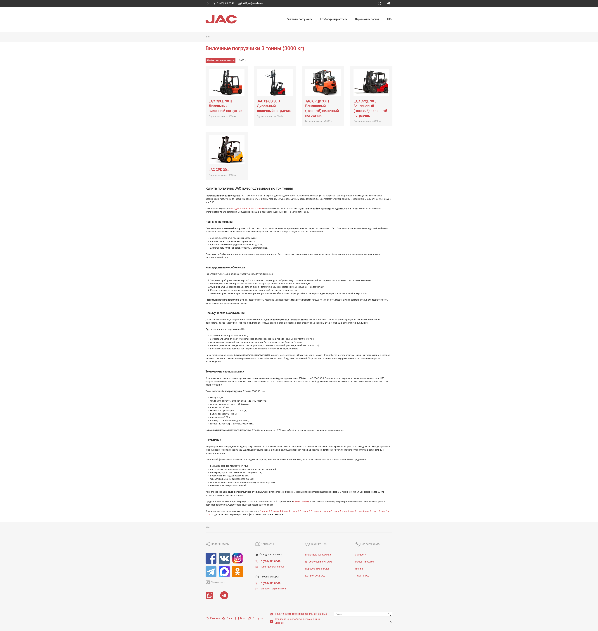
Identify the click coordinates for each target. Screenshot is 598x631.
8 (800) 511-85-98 (225, 3)
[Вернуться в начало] (221, 19)
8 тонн (366, 511)
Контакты (267, 544)
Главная (215, 618)
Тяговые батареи (269, 576)
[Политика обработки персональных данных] (271, 613)
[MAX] (224, 571)
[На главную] (207, 3)
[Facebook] (211, 558)
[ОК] (237, 571)
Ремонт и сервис (364, 561)
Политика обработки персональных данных (301, 613)
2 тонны (293, 511)
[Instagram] (237, 558)
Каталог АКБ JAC (315, 575)
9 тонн (373, 511)
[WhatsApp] (379, 3)
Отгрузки (258, 618)
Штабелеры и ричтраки (333, 19)
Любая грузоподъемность (220, 60)
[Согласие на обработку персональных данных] (271, 620)
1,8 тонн (284, 511)
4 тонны (324, 511)
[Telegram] (388, 3)
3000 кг (243, 60)
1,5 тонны (274, 511)
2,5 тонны (303, 511)
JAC (208, 36)
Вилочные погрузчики (299, 19)
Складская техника (270, 554)
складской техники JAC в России (247, 208)
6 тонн (351, 511)
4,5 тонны (334, 511)
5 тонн (343, 511)
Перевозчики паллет (367, 19)
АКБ (389, 19)
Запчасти (360, 554)
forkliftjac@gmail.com (252, 3)
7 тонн (358, 511)
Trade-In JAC (362, 575)
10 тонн (381, 511)
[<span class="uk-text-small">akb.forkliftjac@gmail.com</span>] (257, 588)
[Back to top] (390, 621)
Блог (243, 618)
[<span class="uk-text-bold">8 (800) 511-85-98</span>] (257, 561)
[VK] (224, 558)
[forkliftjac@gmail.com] (257, 566)
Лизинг (359, 568)
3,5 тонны (314, 511)
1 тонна (264, 511)
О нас (230, 618)
